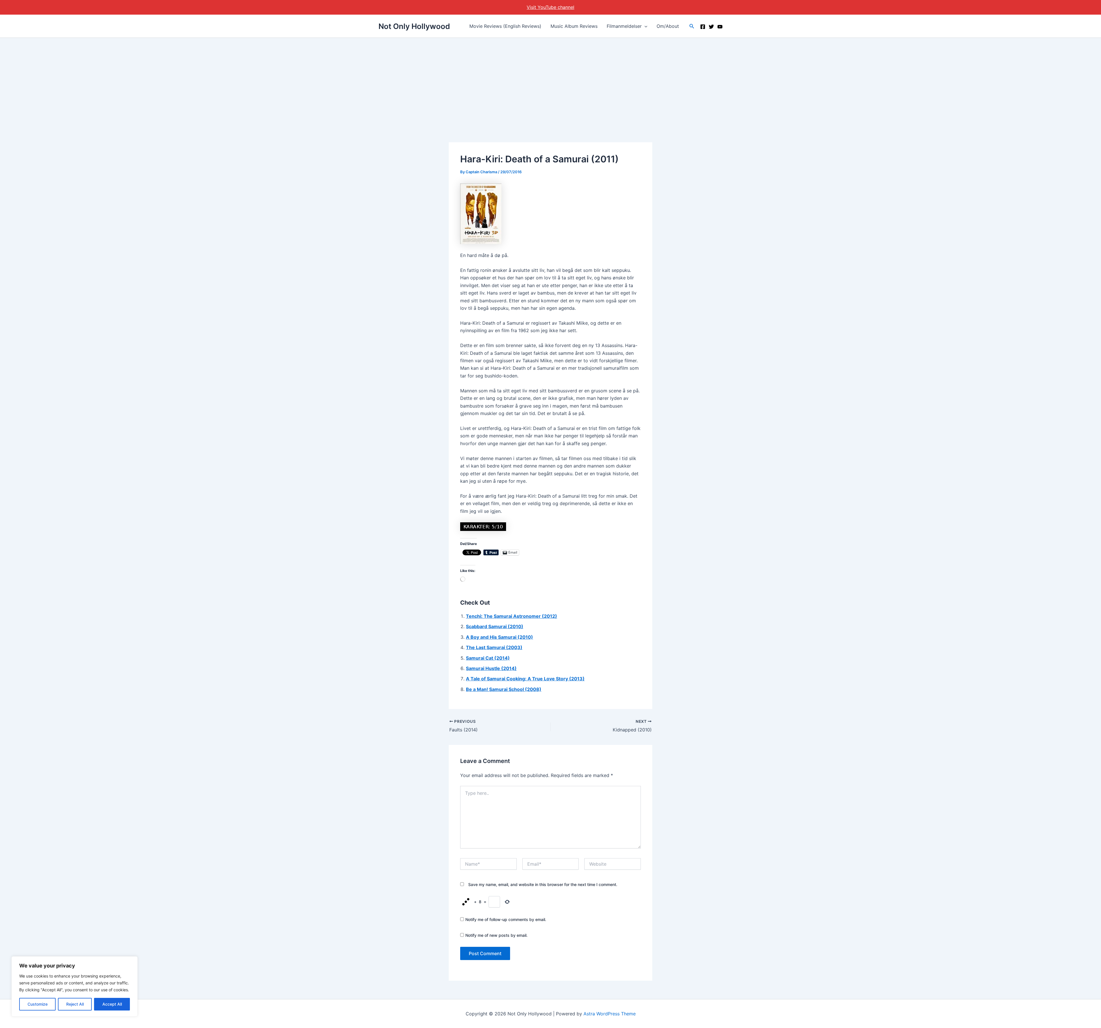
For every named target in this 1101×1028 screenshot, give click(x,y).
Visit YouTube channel (550, 7)
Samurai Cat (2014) (488, 658)
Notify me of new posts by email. (496, 935)
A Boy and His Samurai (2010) (499, 637)
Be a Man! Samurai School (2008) (503, 689)
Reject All (75, 1004)
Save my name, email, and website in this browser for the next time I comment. (542, 884)
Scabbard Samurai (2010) (494, 626)
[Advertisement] (550, 81)
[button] (644, 26)
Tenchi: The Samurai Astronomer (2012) (511, 616)
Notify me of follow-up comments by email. (505, 919)
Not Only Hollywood (414, 26)
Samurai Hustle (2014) (491, 668)
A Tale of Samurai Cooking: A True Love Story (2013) (525, 679)
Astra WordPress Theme (609, 1014)
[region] (74, 986)
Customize (38, 1004)
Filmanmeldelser (624, 26)
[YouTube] (720, 26)
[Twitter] (711, 26)
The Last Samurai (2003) (494, 647)
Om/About (668, 26)
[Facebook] (702, 26)
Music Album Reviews (574, 26)
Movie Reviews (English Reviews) (505, 26)
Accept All (112, 1004)
